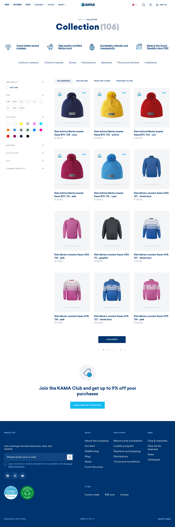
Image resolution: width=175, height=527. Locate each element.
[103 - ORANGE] (8, 130)
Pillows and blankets (128, 62)
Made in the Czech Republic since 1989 (157, 47)
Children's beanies (53, 62)
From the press (94, 466)
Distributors (120, 456)
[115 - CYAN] (40, 123)
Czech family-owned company (27, 47)
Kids (28, 5)
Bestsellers (82, 81)
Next (125, 350)
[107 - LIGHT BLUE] (14, 130)
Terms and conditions (126, 461)
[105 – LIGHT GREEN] (27, 130)
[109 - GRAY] (27, 123)
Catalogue (154, 459)
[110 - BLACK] (27, 136)
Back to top (86, 519)
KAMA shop (92, 451)
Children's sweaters (28, 62)
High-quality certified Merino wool (70, 47)
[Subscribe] (69, 457)
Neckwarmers (89, 62)
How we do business (154, 447)
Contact (39, 5)
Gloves (72, 62)
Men (7, 5)
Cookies (124, 494)
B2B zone (110, 494)
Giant (168, 519)
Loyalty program (123, 445)
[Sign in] (150, 4)
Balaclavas (106, 62)
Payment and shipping (127, 451)
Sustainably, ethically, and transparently (114, 47)
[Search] (143, 4)
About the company (97, 440)
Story (51, 5)
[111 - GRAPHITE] (21, 130)
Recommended (63, 81)
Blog (88, 456)
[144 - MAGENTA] (14, 136)
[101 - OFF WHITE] (14, 123)
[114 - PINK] (40, 130)
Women (17, 5)
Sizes (151, 454)
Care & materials (157, 440)
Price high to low (124, 81)
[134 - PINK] (34, 123)
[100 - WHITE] (8, 123)
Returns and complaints (127, 440)
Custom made (92, 494)
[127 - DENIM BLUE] (34, 130)
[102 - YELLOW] (21, 123)
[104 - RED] (8, 136)
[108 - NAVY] (21, 136)
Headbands (151, 62)
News (88, 461)
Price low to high (102, 81)
